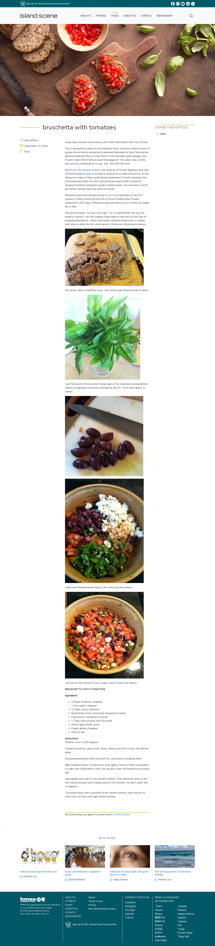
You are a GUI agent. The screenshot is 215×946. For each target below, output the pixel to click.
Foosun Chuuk (185, 932)
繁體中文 (160, 917)
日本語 (158, 929)
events (146, 16)
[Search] (191, 16)
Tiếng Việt (183, 936)
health (85, 16)
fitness (101, 16)
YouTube (130, 910)
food (114, 16)
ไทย (179, 925)
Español (181, 917)
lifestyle (129, 16)
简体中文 (160, 921)
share (162, 134)
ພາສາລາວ (160, 936)
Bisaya (158, 914)
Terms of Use (122, 814)
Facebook (130, 902)
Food (68, 905)
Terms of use (95, 901)
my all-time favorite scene (84, 170)
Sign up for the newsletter (94, 924)
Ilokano (159, 925)
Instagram (130, 906)
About (91, 897)
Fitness (70, 901)
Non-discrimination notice (102, 908)
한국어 (158, 932)
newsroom (164, 16)
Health (70, 897)
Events (70, 912)
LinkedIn (129, 914)
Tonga (180, 929)
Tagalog (182, 921)
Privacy (92, 905)
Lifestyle (71, 908)
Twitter (129, 917)
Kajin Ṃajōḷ (161, 940)
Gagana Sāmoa (185, 914)
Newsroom (73, 916)
